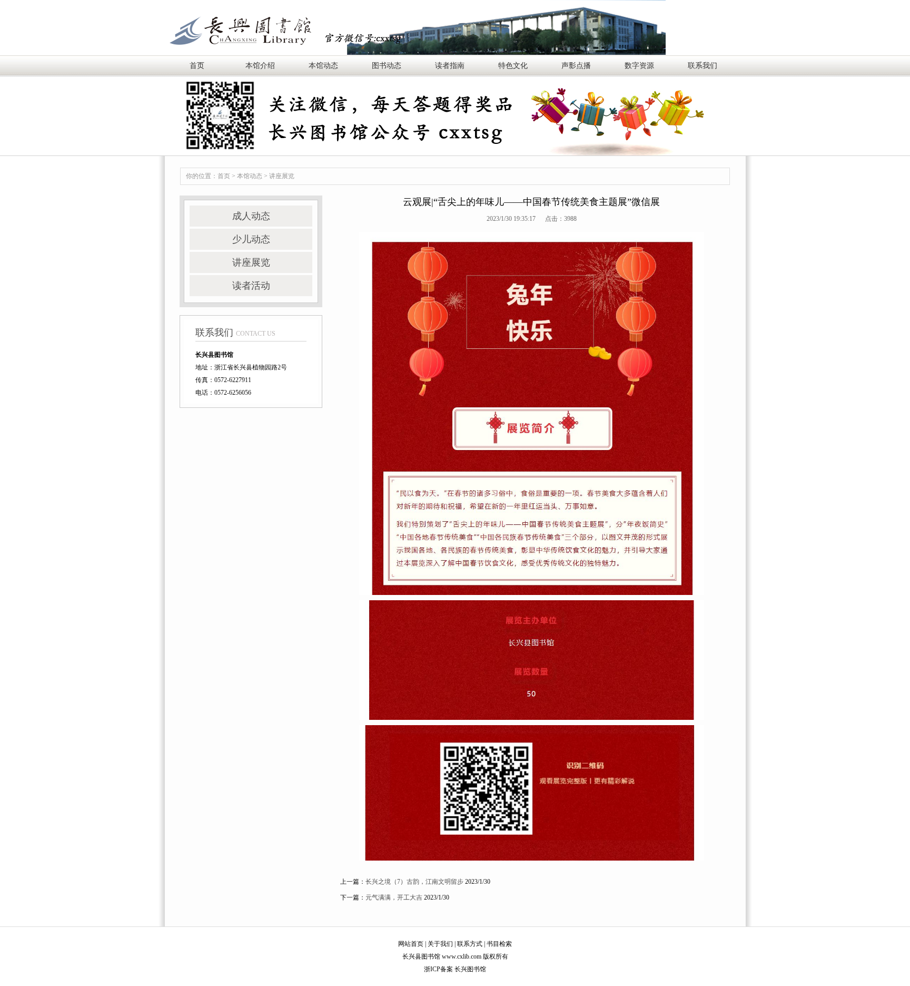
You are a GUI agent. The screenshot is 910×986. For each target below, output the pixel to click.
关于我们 (440, 944)
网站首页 (410, 944)
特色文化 (513, 66)
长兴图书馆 (470, 969)
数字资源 (639, 66)
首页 (197, 66)
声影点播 (576, 66)
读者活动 (251, 285)
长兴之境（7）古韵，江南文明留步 (414, 881)
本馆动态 (323, 66)
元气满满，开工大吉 (393, 897)
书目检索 (499, 944)
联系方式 (469, 944)
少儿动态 (251, 239)
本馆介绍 (260, 66)
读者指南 (449, 66)
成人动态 (251, 216)
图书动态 (386, 66)
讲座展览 (281, 176)
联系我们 (702, 66)
